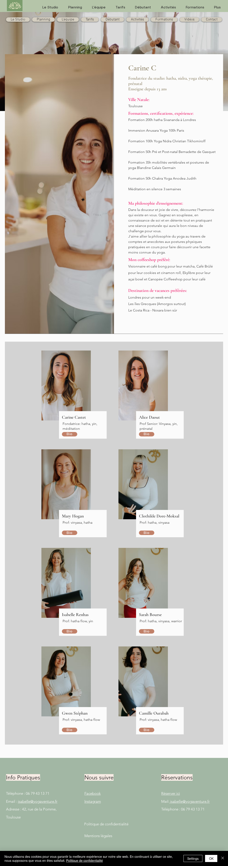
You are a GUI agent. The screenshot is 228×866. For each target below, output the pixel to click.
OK (211, 858)
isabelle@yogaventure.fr (37, 801)
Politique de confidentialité (84, 860)
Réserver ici (170, 793)
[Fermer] (222, 858)
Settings (193, 858)
